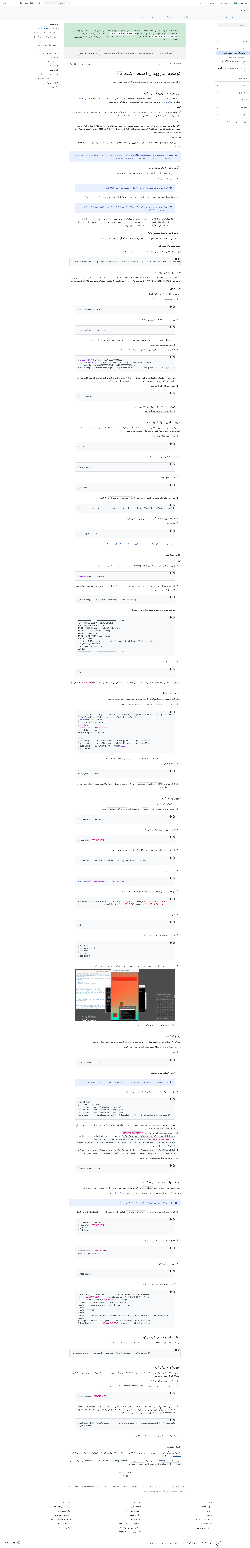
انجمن (196, 1542)
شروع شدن (230, 17)
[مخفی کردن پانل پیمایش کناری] (218, 1543)
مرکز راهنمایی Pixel (64, 1511)
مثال (164, 804)
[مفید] (75, 64)
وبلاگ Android (135, 1515)
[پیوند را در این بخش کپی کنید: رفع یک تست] (162, 1036)
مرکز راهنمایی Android (62, 1507)
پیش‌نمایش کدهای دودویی (203, 1519)
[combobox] (57, 3)
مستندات (244, 10)
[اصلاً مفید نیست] (71, 64)
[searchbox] (232, 25)
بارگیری (209, 1515)
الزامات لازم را (81, 98)
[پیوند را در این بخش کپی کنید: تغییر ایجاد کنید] (158, 798)
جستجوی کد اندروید (207, 3)
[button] (234, 41)
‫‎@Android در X (135, 1507)
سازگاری (186, 17)
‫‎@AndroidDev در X (133, 1511)
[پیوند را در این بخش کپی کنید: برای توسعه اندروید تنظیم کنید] (140, 93)
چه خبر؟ (244, 17)
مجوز (177, 1542)
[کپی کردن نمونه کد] (178, 258)
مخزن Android (206, 1507)
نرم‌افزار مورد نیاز (167, 102)
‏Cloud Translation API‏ (127, 53)
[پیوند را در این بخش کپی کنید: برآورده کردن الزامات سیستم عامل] (144, 233)
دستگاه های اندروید (169, 17)
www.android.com (63, 1515)
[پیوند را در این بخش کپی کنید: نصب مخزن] (166, 288)
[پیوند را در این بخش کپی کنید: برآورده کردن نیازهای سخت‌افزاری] (145, 167)
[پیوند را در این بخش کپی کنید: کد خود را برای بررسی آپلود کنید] (139, 1182)
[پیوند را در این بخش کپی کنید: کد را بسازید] (163, 555)
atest (161, 1082)
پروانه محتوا (140, 1486)
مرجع (142, 17)
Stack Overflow (64, 1523)
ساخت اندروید (175, 1455)
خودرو (153, 17)
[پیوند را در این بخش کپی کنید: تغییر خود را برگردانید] (152, 1367)
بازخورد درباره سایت (152, 1542)
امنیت (217, 17)
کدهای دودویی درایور (204, 1527)
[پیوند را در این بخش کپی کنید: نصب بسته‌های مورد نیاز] (154, 246)
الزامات (209, 1511)
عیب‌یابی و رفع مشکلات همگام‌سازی (128, 543)
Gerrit (123, 1193)
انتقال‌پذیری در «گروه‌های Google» (128, 1532)
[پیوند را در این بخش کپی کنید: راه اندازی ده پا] (160, 693)
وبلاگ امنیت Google (133, 1519)
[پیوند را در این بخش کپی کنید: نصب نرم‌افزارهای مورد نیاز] (152, 272)
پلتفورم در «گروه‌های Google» (130, 1523)
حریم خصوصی (167, 1542)
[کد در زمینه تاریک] (175, 258)
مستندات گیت (130, 115)
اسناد (225, 3)
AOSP (178, 64)
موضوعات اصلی (202, 17)
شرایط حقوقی (186, 1542)
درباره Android (206, 1542)
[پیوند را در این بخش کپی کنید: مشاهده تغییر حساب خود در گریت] (137, 1337)
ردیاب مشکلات (119, 1452)
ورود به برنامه (8, 3)
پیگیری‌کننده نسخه (64, 1527)
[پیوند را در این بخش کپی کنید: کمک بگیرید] (164, 1447)
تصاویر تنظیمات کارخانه (204, 1523)
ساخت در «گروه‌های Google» (130, 1527)
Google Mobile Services (61, 1519)
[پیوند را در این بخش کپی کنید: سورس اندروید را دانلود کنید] (143, 422)
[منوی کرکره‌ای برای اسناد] (220, 3)
